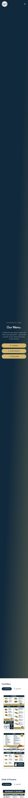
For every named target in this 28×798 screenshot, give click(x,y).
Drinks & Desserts (15, 351)
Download (7, 689)
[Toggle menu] (24, 4)
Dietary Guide (15, 356)
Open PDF (18, 689)
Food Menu (15, 345)
